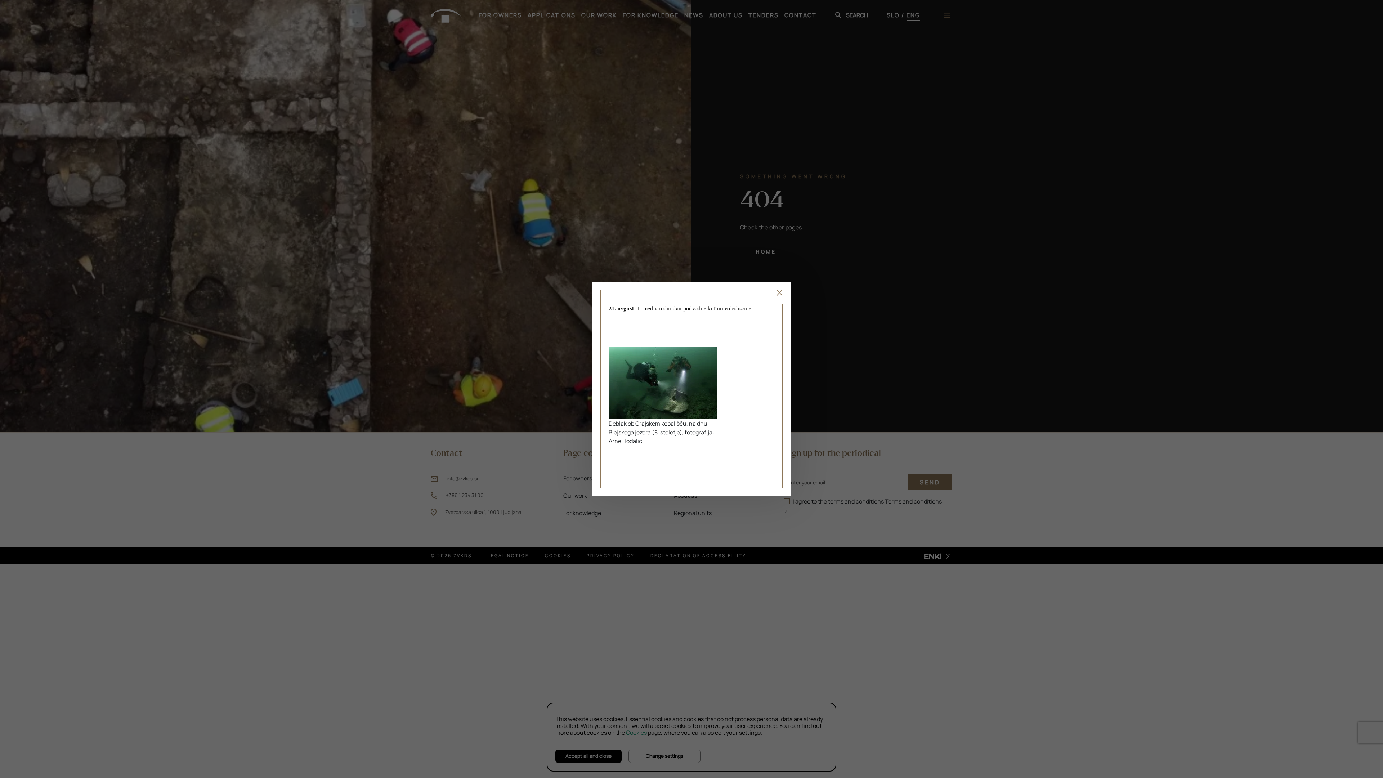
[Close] (780, 293)
